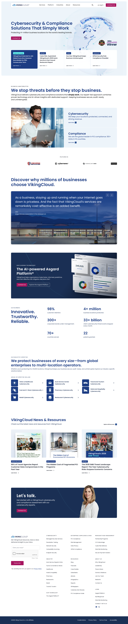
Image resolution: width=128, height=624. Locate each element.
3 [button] (57, 243)
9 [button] (75, 243)
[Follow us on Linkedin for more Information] (96, 607)
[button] (42, 5)
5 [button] (63, 243)
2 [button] (54, 243)
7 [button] (69, 243)
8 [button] (72, 243)
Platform (51, 5)
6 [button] (66, 243)
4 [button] (60, 243)
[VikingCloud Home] (20, 5)
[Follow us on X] (99, 607)
